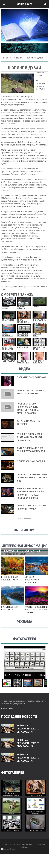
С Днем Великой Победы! (31, 461)
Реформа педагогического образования (28, 728)
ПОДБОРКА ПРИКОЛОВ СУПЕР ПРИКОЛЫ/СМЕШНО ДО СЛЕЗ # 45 (32, 477)
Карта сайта (7, 708)
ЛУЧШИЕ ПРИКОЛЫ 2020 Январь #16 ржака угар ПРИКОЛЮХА (30, 437)
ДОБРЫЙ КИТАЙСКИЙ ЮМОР (31, 377)
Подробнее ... (24, 518)
